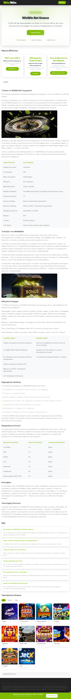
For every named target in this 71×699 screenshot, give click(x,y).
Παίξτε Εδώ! (52, 695)
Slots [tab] (16, 600)
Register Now (35, 32)
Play (10, 609)
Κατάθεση (35, 73)
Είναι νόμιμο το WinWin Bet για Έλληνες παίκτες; (18, 529)
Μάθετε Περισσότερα (58, 73)
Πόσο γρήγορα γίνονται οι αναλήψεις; (15, 572)
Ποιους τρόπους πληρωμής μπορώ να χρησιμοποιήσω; (20, 540)
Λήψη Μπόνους (12, 68)
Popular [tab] (10, 600)
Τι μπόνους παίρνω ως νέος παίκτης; (14, 549)
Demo (9, 613)
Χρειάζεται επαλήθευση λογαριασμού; (15, 583)
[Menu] (68, 2)
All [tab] (3, 600)
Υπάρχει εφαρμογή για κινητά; (12, 561)
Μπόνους (62, 2)
